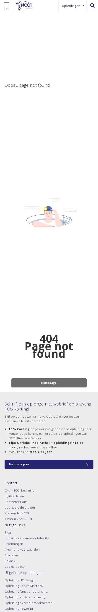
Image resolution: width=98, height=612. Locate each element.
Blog (8, 532)
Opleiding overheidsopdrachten (29, 603)
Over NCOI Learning (19, 490)
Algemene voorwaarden (22, 549)
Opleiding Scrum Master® (24, 586)
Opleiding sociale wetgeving (25, 597)
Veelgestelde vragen (20, 507)
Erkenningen (14, 544)
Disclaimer (12, 555)
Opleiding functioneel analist (26, 591)
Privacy (10, 561)
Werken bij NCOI (17, 513)
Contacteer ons (16, 502)
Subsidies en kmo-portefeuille (27, 538)
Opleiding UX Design (20, 580)
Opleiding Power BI (19, 609)
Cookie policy (14, 567)
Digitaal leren (14, 496)
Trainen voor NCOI (18, 519)
